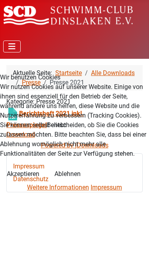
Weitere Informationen (58, 187)
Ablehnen (67, 174)
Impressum (106, 187)
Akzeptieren (23, 174)
